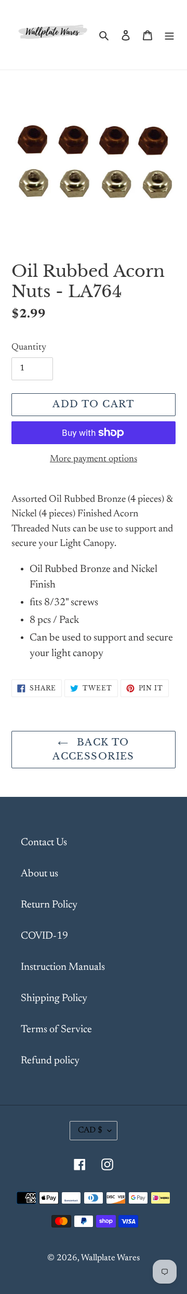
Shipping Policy (54, 998)
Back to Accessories (93, 749)
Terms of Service (56, 1029)
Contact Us (44, 842)
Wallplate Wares (110, 1258)
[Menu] (169, 35)
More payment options (93, 459)
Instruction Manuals (63, 967)
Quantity (28, 347)
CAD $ (90, 1130)
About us (39, 874)
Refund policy (50, 1061)
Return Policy (49, 905)
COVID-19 (44, 936)
